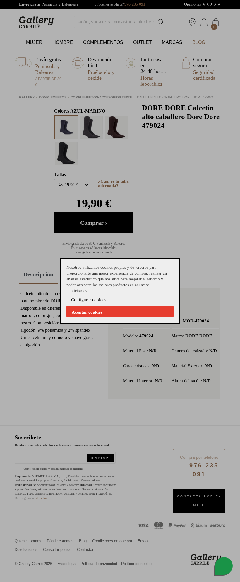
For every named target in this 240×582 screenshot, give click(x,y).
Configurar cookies (88, 299)
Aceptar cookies (87, 312)
